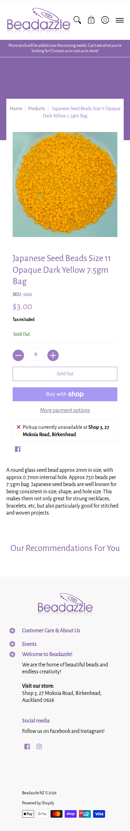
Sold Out (65, 373)
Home (16, 108)
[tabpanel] (65, 494)
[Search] (77, 20)
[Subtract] (18, 355)
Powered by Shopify (38, 803)
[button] (91, 20)
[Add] (53, 355)
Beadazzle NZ (33, 793)
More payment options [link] (65, 410)
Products (36, 108)
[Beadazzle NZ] (38, 20)
